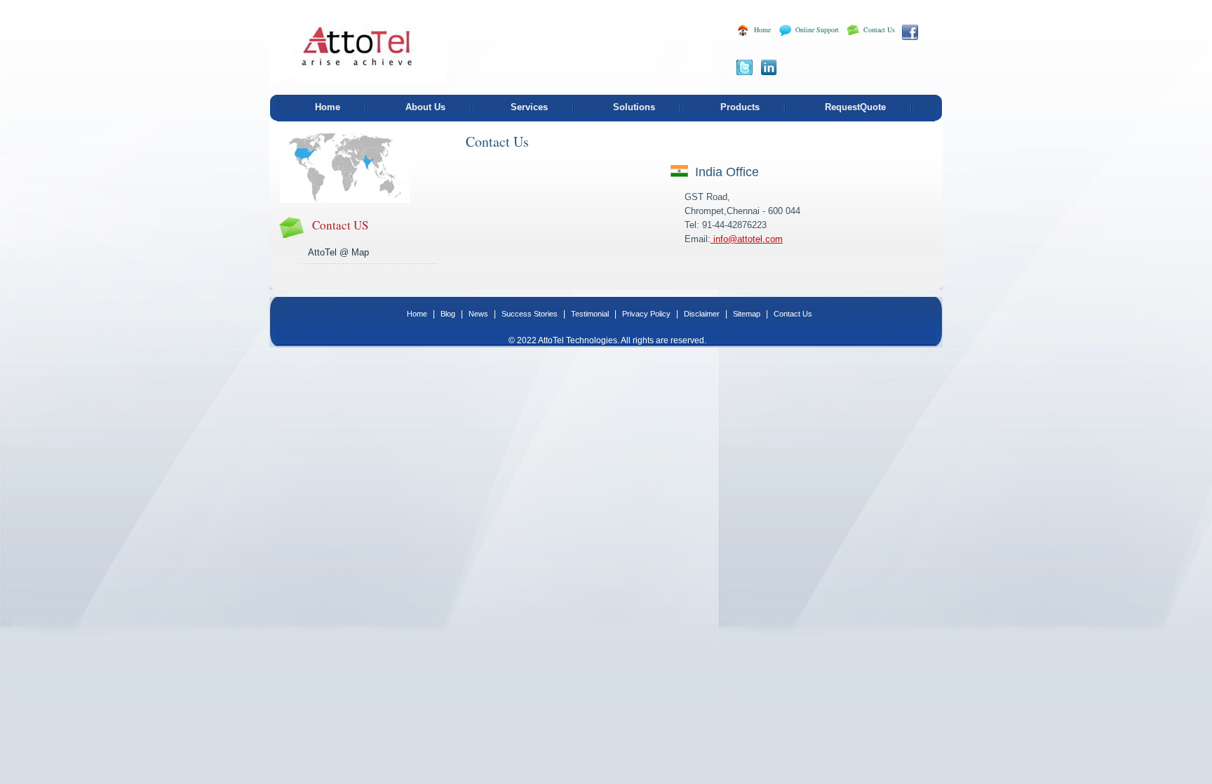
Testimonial (591, 314)
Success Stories (530, 314)
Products (740, 107)
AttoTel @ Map (338, 252)
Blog (448, 314)
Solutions (634, 107)
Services (529, 107)
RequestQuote (855, 107)
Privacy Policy (647, 314)
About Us (425, 107)
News (479, 314)
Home (762, 29)
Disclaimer (703, 314)
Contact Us (879, 29)
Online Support (817, 29)
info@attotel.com (747, 239)
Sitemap (747, 314)
